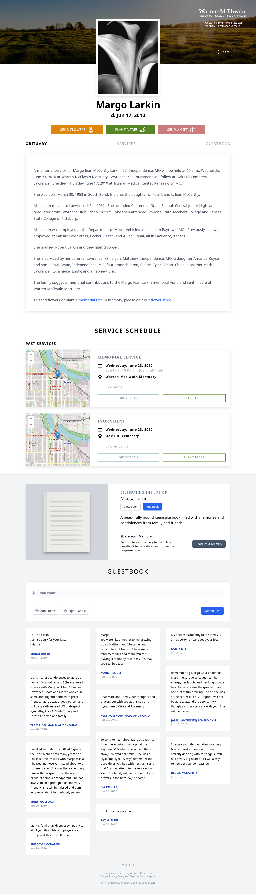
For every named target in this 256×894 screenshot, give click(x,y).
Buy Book (152, 506)
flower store (161, 300)
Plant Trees (194, 398)
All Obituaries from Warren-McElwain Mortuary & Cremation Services (222, 24)
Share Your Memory (209, 544)
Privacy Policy (116, 876)
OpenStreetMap (132, 882)
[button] (57, 374)
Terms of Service (139, 876)
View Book (130, 506)
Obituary (36, 143)
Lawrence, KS (117, 387)
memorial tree (91, 300)
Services (126, 143)
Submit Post (212, 611)
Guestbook (218, 143)
